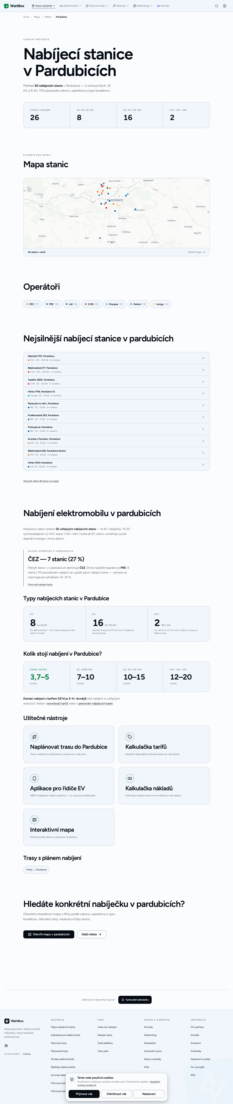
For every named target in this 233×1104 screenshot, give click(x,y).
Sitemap (27, 1054)
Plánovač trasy (97, 5)
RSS (193, 1075)
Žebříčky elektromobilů (63, 1067)
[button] (225, 6)
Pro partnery (197, 1027)
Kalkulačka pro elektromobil (65, 1035)
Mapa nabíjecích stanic (63, 1027)
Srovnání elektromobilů (63, 1075)
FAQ (146, 1067)
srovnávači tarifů (57, 703)
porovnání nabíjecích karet (95, 703)
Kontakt (195, 1035)
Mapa (37, 16)
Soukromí (196, 1043)
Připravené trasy (59, 1051)
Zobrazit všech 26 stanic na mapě (41, 481)
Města (48, 16)
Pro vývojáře (197, 1067)
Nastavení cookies (200, 1059)
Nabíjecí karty (105, 1035)
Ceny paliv (103, 1051)
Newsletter (150, 1043)
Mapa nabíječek (43, 5)
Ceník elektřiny (105, 1043)
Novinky (165, 5)
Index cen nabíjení (107, 1027)
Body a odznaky (152, 1059)
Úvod (26, 16)
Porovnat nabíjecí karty (40, 584)
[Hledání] (217, 6)
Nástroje (121, 5)
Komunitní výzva (153, 1051)
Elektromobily (70, 5)
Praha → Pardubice (36, 869)
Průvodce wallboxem (62, 1083)
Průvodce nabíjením (61, 1091)
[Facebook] (6, 1046)
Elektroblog (143, 5)
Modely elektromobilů (62, 1059)
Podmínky (196, 1051)
